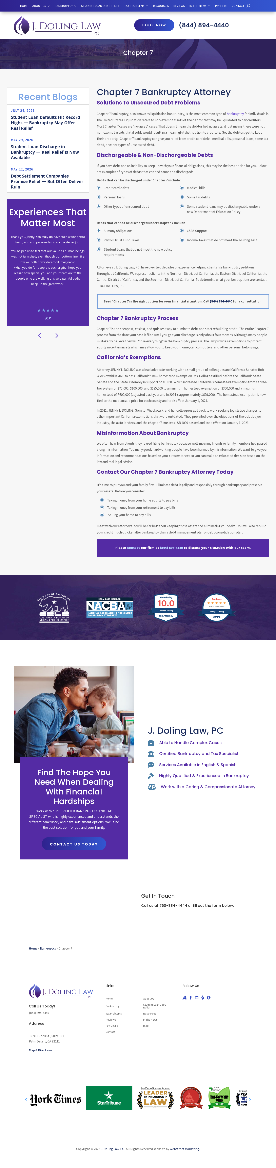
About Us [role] (39, 5)
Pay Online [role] (112, 1025)
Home (33, 948)
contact (133, 548)
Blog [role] (146, 1025)
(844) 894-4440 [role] (204, 25)
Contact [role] (238, 5)
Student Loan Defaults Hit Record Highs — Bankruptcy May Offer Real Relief (45, 123)
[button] (56, 335)
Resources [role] (161, 5)
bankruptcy (235, 114)
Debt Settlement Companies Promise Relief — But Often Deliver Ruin (47, 182)
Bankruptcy (48, 948)
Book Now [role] (154, 26)
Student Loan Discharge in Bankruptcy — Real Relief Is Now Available (45, 153)
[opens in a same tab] (248, 5)
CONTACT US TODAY (74, 844)
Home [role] (24, 5)
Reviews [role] (179, 5)
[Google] (209, 998)
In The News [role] (150, 1019)
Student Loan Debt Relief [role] (100, 5)
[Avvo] (184, 998)
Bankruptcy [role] (64, 5)
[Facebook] (191, 998)
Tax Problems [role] (114, 1013)
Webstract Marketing (184, 1149)
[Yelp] (203, 998)
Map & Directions (40, 1050)
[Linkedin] (197, 998)
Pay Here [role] (221, 5)
